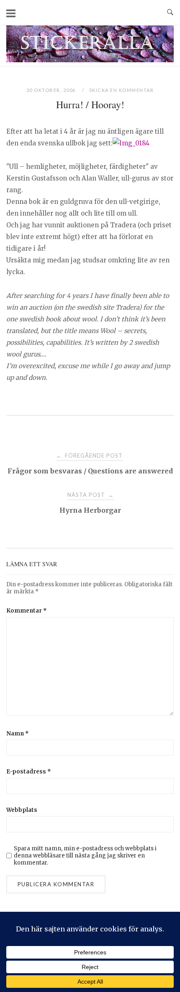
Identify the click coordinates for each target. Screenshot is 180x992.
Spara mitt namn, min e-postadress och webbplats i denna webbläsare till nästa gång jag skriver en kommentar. (85, 855)
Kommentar (26, 610)
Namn (17, 733)
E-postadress (28, 771)
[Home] (90, 60)
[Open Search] (170, 12)
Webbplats (21, 810)
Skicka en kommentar (121, 90)
